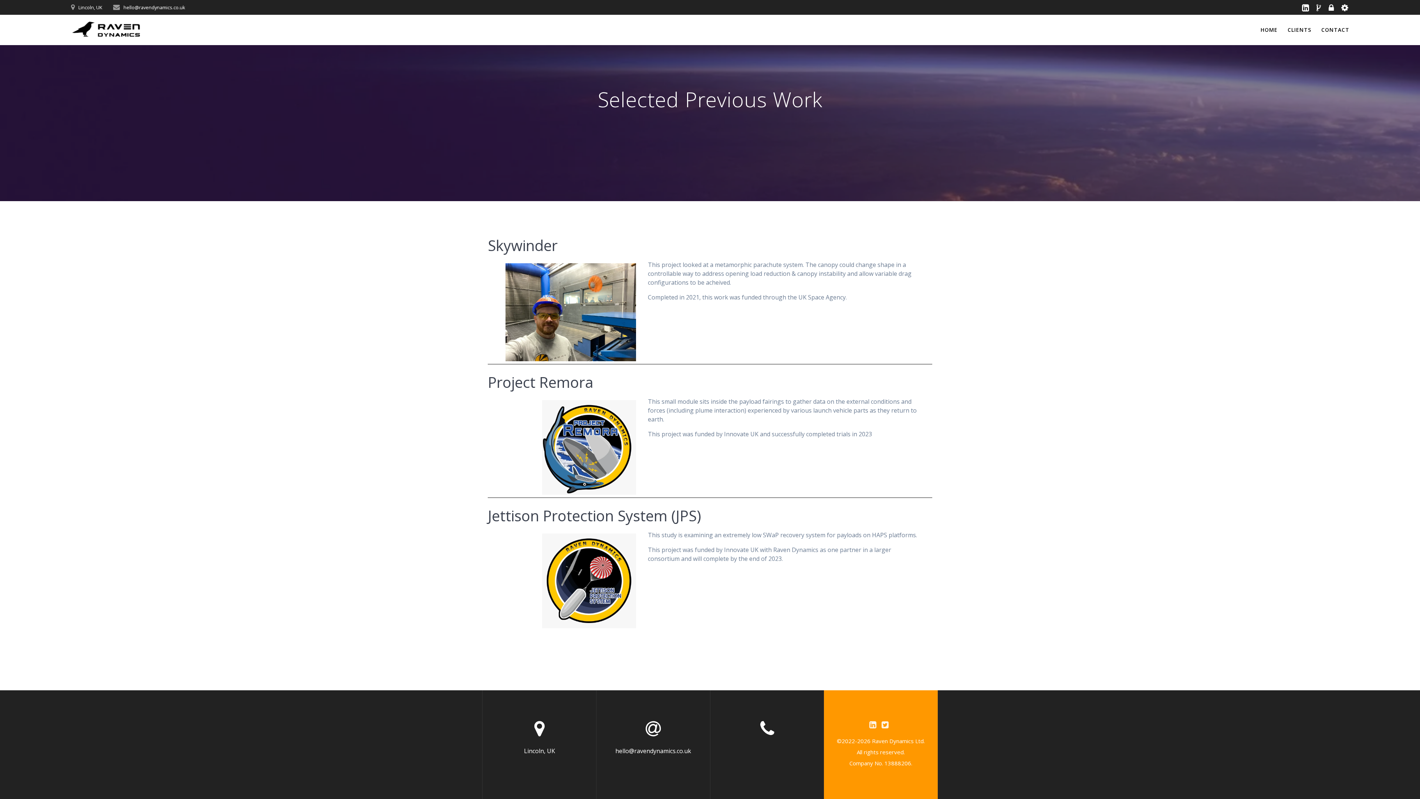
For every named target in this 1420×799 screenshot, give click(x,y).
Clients (1299, 29)
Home (1269, 29)
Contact (1335, 29)
